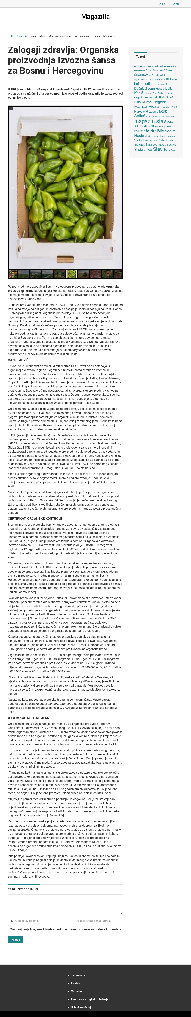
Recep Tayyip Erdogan (164, 135)
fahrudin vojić (149, 97)
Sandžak (139, 144)
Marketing (77, 991)
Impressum (78, 975)
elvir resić (148, 93)
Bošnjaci (140, 88)
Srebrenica (143, 149)
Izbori (152, 111)
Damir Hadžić (156, 88)
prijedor (148, 135)
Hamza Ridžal (147, 106)
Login (161, 4)
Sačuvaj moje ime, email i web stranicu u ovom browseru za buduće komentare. (66, 929)
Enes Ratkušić (159, 93)
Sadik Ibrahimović (146, 140)
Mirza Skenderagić (155, 126)
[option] (65, 188)
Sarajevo (151, 144)
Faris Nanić (166, 97)
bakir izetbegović (156, 79)
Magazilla (95, 16)
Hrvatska (165, 107)
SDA (161, 144)
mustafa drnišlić (149, 131)
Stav (157, 148)
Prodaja (76, 983)
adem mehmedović (146, 66)
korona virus (151, 116)
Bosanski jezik (164, 83)
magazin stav (150, 121)
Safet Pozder (166, 140)
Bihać (174, 79)
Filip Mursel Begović (150, 101)
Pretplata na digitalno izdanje (89, 999)
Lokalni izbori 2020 (166, 116)
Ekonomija (21, 36)
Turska (169, 149)
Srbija (173, 144)
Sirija (167, 144)
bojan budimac (145, 83)
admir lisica (166, 66)
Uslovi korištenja (81, 1007)
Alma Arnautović (155, 70)
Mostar (170, 126)
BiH (168, 79)
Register (175, 4)
